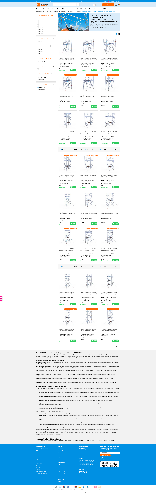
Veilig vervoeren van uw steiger (86, 464)
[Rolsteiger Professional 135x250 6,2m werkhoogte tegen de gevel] (88, 200)
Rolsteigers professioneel (74, 11)
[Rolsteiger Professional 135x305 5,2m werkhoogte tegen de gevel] (110, 120)
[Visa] (80, 487)
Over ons (38, 465)
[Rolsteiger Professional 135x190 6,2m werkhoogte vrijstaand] (67, 237)
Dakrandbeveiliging (62, 473)
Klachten (38, 457)
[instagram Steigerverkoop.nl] (82, 471)
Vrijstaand (41, 79)
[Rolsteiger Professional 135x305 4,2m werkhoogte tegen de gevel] (110, 46)
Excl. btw (90, 5)
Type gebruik (63, 11)
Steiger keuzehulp (108, 5)
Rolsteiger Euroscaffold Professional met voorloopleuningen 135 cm (98, 11)
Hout (40, 69)
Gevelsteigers (61, 479)
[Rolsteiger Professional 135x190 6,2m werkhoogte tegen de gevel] (67, 200)
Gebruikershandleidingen (41, 473)
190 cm (40, 49)
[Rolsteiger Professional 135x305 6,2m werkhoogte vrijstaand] (110, 237)
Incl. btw (99, 5)
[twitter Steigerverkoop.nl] (84, 471)
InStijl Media (100, 489)
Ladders (59, 475)
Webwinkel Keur (70, 493)
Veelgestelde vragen (41, 471)
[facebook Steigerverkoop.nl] (80, 471)
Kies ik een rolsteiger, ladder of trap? (87, 461)
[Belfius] (92, 487)
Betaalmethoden (40, 450)
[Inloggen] (116, 5)
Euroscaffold (42, 89)
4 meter (41, 21)
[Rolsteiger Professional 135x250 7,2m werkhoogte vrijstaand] (88, 317)
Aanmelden (105, 455)
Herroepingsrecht (40, 455)
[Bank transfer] (72, 487)
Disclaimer (38, 461)
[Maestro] (64, 487)
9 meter (41, 31)
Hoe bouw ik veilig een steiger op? (86, 460)
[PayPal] (99, 487)
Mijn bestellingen (61, 450)
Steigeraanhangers (62, 471)
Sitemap (38, 469)
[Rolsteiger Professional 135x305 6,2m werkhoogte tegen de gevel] (110, 200)
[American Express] (84, 487)
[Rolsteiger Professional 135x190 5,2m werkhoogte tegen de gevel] (67, 120)
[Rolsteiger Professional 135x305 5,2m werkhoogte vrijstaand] (110, 164)
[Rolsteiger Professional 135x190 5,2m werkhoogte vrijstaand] (67, 164)
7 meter (41, 27)
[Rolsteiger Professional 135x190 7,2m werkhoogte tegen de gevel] (67, 281)
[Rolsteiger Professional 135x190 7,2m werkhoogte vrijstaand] (67, 317)
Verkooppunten (39, 452)
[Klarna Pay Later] (96, 487)
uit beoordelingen (114, 1)
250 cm (41, 51)
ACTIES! (59, 481)
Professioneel (42, 61)
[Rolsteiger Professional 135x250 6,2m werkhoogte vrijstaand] (88, 237)
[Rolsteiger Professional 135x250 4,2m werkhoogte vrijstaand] (88, 83)
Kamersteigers (61, 466)
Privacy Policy (39, 463)
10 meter (41, 33)
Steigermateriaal (61, 469)
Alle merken (42, 87)
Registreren (60, 448)
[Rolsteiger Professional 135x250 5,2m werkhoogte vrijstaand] (88, 164)
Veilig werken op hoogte (84, 466)
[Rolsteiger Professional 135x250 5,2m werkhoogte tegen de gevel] (88, 120)
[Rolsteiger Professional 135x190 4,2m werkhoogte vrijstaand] (67, 83)
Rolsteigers (56, 11)
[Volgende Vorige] (119, 347)
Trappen (59, 477)
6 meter (41, 25)
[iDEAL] (56, 487)
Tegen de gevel (42, 77)
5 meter (41, 23)
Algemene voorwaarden (41, 459)
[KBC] (88, 487)
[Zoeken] (78, 4)
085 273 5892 (83, 453)
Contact (105, 1)
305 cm (41, 53)
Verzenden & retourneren (42, 448)
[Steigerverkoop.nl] (42, 5)
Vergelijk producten (62, 457)
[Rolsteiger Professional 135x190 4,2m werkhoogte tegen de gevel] (67, 46)
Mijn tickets (60, 452)
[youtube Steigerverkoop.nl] (86, 471)
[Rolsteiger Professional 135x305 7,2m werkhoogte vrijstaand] (110, 317)
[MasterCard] (76, 487)
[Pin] (68, 487)
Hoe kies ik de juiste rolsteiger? (86, 463)
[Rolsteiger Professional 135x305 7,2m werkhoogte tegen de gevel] (110, 281)
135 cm (40, 41)
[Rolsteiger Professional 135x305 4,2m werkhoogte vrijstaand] (110, 83)
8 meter (41, 29)
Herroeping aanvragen (63, 459)
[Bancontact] (60, 487)
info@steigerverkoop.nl (85, 455)
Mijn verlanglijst (61, 455)
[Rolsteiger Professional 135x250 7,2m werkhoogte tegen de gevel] (88, 281)
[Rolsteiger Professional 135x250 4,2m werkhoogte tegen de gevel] (88, 46)
